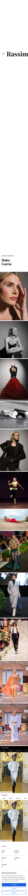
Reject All (14, 892)
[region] (14, 883)
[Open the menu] (3, 54)
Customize (14, 888)
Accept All (14, 884)
